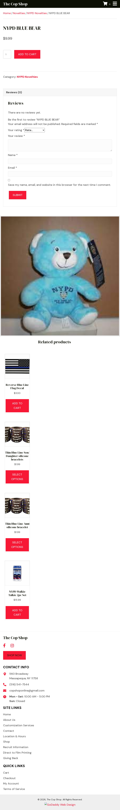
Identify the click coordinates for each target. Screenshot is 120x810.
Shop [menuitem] (6, 742)
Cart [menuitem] (6, 773)
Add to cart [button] (17, 405)
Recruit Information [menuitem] (15, 747)
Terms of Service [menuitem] (14, 789)
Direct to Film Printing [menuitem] (17, 753)
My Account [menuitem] (11, 783)
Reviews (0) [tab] (14, 92)
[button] (4, 645)
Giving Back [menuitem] (10, 758)
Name (13, 155)
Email (12, 168)
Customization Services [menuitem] (18, 725)
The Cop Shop (15, 4)
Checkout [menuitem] (9, 778)
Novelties (19, 13)
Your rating (16, 130)
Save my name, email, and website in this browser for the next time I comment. (59, 185)
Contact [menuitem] (8, 731)
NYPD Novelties (37, 13)
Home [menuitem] (7, 714)
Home (7, 13)
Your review (16, 136)
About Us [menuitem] (9, 720)
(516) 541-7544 (19, 684)
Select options (17, 477)
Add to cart (27, 54)
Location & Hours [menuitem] (14, 736)
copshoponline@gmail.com (27, 690)
